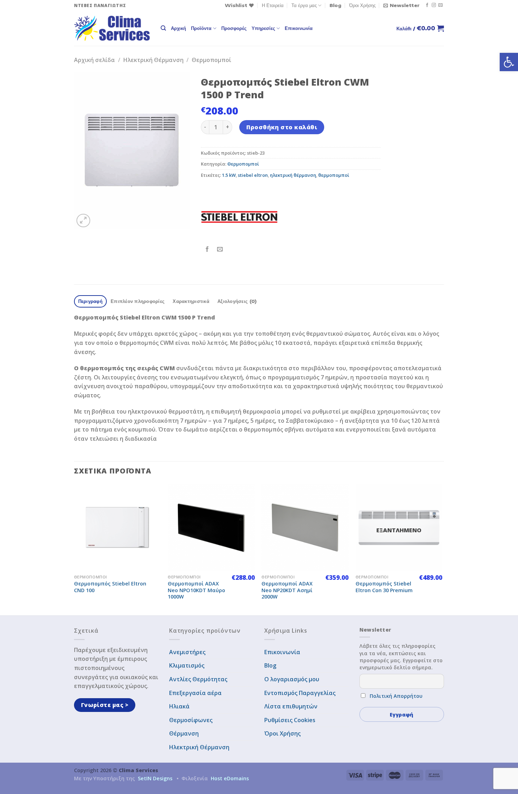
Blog (335, 5)
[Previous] (74, 548)
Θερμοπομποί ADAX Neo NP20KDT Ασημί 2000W (287, 590)
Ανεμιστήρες (187, 652)
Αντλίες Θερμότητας (198, 679)
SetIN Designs (155, 778)
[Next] (442, 548)
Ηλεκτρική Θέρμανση (153, 60)
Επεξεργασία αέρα (195, 693)
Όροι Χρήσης (362, 5)
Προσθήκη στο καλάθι (281, 127)
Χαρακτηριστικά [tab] (191, 301)
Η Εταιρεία (273, 5)
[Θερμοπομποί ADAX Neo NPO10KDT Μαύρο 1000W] (211, 527)
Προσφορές (234, 28)
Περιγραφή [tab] (90, 301)
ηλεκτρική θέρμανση (293, 175)
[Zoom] (83, 221)
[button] (509, 62)
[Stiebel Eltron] (239, 217)
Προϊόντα (201, 28)
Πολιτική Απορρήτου (396, 696)
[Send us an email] (440, 5)
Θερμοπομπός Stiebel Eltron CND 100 (110, 587)
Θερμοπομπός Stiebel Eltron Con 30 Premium (384, 587)
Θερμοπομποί (211, 60)
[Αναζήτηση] (163, 28)
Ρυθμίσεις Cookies (289, 720)
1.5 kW (229, 175)
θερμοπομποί (333, 175)
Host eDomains (230, 778)
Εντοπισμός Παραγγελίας (299, 693)
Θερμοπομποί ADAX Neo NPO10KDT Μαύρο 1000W (196, 590)
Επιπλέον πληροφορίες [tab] (138, 301)
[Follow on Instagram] (434, 5)
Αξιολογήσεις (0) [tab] (237, 301)
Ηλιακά (179, 706)
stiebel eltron (253, 175)
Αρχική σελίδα (94, 60)
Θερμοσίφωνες (190, 720)
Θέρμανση (184, 733)
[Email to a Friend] (220, 249)
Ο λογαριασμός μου (291, 679)
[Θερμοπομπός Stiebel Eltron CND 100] (117, 527)
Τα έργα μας (304, 5)
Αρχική (178, 28)
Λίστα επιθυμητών (290, 706)
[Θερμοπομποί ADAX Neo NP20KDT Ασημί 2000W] (305, 527)
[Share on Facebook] (207, 249)
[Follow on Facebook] (427, 5)
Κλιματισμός (186, 665)
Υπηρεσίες (263, 28)
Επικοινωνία (299, 28)
